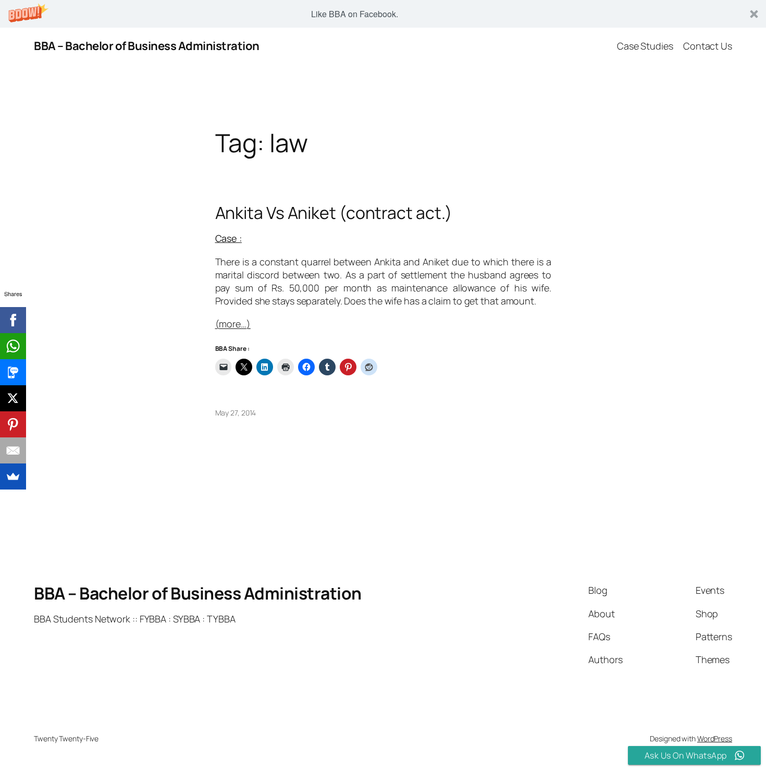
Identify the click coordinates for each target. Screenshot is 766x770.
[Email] (13, 450)
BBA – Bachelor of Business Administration (147, 46)
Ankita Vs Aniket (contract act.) (334, 212)
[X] (13, 398)
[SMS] (13, 372)
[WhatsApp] (13, 346)
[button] (383, 14)
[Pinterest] (13, 424)
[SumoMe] (13, 476)
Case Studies (645, 46)
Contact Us (707, 46)
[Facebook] (13, 320)
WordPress (714, 738)
